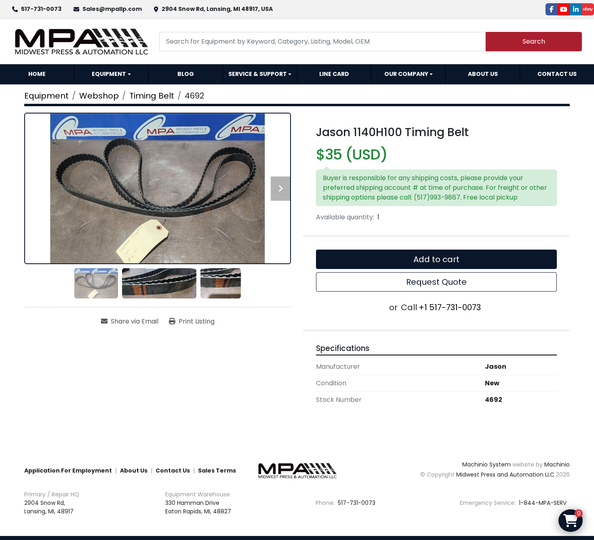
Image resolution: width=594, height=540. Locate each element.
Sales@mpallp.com (112, 9)
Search (533, 41)
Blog (185, 74)
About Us (483, 74)
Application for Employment (68, 470)
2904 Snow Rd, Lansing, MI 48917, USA (217, 9)
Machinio (557, 464)
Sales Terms (217, 470)
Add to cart (436, 259)
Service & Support (257, 74)
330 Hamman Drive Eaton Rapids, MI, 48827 (198, 507)
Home (37, 74)
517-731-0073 (41, 9)
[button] (111, 74)
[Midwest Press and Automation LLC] (297, 470)
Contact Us (557, 74)
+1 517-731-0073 (450, 307)
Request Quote (436, 282)
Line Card (334, 74)
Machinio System (486, 464)
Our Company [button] (406, 74)
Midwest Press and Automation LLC (505, 475)
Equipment (109, 74)
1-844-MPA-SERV (542, 503)
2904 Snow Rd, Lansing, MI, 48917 (49, 507)
